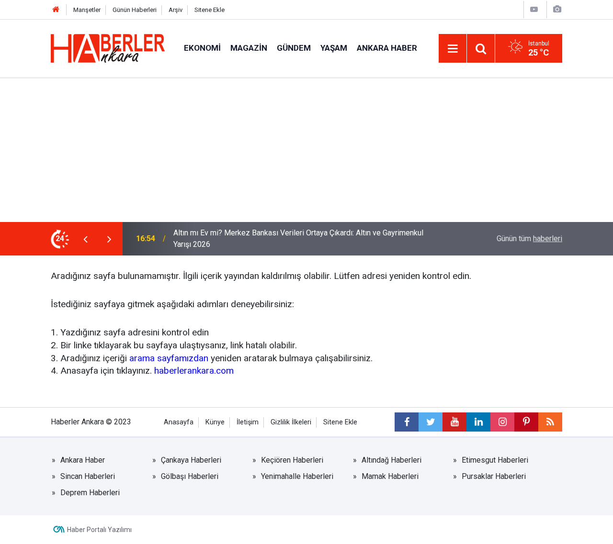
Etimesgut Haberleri (495, 460)
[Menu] (452, 49)
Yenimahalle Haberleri (297, 476)
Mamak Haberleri (390, 476)
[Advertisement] (306, 150)
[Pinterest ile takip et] (526, 422)
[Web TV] (534, 9)
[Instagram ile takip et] (502, 422)
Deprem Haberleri (90, 492)
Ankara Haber (387, 48)
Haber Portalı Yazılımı (99, 529)
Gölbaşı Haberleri (189, 476)
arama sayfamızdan (168, 358)
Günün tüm (529, 238)
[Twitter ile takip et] (431, 422)
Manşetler (87, 9)
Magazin (248, 48)
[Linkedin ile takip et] (478, 422)
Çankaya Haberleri (191, 460)
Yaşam (333, 48)
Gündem (294, 48)
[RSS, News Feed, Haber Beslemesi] (550, 422)
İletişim (248, 422)
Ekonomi (202, 48)
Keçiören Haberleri (292, 460)
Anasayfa (178, 422)
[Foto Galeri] (557, 9)
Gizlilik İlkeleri (291, 422)
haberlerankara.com (194, 370)
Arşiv (175, 9)
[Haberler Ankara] (108, 47)
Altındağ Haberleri (391, 460)
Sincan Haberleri (87, 476)
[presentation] (85, 238)
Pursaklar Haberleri (494, 476)
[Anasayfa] (56, 9)
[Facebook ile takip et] (407, 422)
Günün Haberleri (135, 9)
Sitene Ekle (209, 9)
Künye (215, 422)
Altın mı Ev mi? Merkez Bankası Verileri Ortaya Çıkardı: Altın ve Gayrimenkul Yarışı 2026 (298, 238)
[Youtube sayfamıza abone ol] (454, 422)
